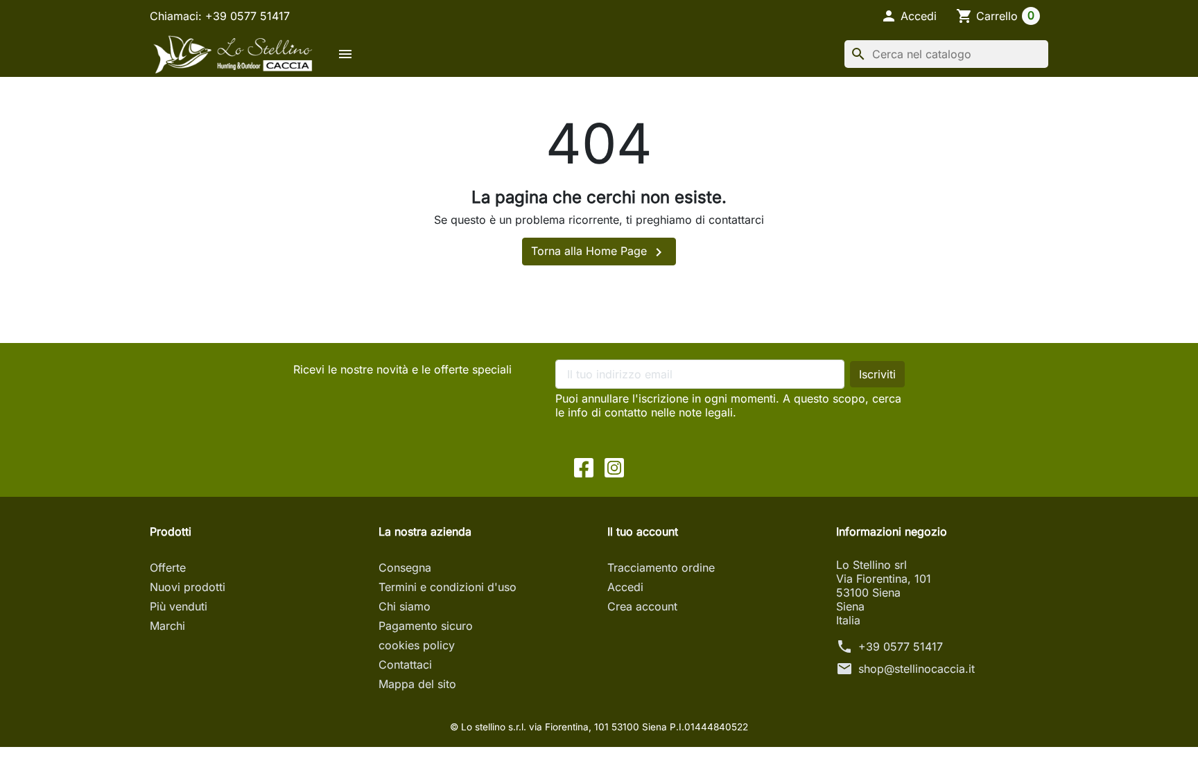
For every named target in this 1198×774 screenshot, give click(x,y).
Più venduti (178, 606)
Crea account (642, 606)
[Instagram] (614, 466)
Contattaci (405, 664)
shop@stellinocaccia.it (916, 669)
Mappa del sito (417, 684)
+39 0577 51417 (900, 646)
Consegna (405, 567)
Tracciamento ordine (661, 567)
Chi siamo (405, 606)
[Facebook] (583, 466)
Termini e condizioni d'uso (447, 587)
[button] (908, 15)
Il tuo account (642, 531)
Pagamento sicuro (426, 626)
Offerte (168, 567)
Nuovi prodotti (187, 587)
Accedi (625, 587)
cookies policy (417, 645)
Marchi (167, 626)
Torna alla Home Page (599, 252)
